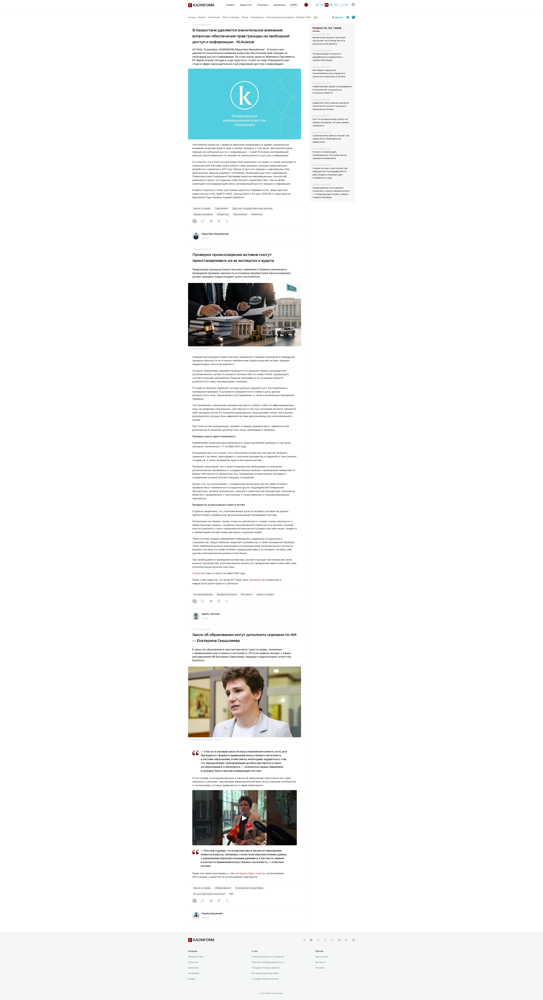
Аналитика (279, 5)
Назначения (214, 17)
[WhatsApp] (202, 221)
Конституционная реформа (280, 17)
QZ (322, 4)
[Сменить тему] (308, 5)
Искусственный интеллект (209, 894)
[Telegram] (210, 221)
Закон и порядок (231, 17)
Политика (193, 962)
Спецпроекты (257, 17)
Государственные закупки (265, 978)
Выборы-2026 (303, 17)
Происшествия (195, 956)
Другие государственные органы (252, 208)
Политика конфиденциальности (268, 962)
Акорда (201, 17)
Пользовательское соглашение (268, 956)
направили (255, 579)
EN (331, 4)
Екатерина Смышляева (249, 888)
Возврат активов (227, 594)
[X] (227, 221)
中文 (336, 4)
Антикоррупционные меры (265, 973)
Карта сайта (321, 956)
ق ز (341, 4)
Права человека (203, 214)
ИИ (231, 894)
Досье (245, 17)
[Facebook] (218, 221)
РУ (326, 4)
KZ (317, 4)
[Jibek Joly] (338, 17)
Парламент (221, 208)
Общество (223, 214)
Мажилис (257, 214)
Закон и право (202, 208)
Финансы (246, 594)
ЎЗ (346, 4)
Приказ (196, 573)
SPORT (293, 5)
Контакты (320, 962)
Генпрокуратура (203, 594)
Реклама (319, 967)
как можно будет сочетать (250, 873)
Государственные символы (266, 967)
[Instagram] (194, 221)
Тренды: (192, 17)
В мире (191, 978)
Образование (223, 888)
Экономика (240, 214)
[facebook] (325, 940)
